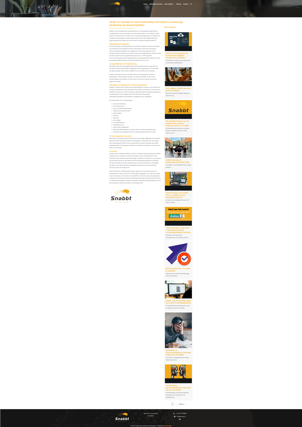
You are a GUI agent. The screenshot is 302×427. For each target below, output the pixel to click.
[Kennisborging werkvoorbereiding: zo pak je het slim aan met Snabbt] (178, 382)
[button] (191, 4)
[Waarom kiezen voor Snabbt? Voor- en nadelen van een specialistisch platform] (178, 188)
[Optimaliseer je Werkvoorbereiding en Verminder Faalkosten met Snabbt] (178, 337)
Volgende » (181, 404)
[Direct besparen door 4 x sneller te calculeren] (178, 260)
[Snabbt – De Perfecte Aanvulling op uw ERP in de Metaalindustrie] (178, 295)
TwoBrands (168, 426)
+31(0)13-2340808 (181, 413)
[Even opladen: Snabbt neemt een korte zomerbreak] (178, 82)
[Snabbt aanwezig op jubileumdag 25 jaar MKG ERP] (178, 154)
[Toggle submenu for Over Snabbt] (174, 4)
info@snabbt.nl (181, 416)
